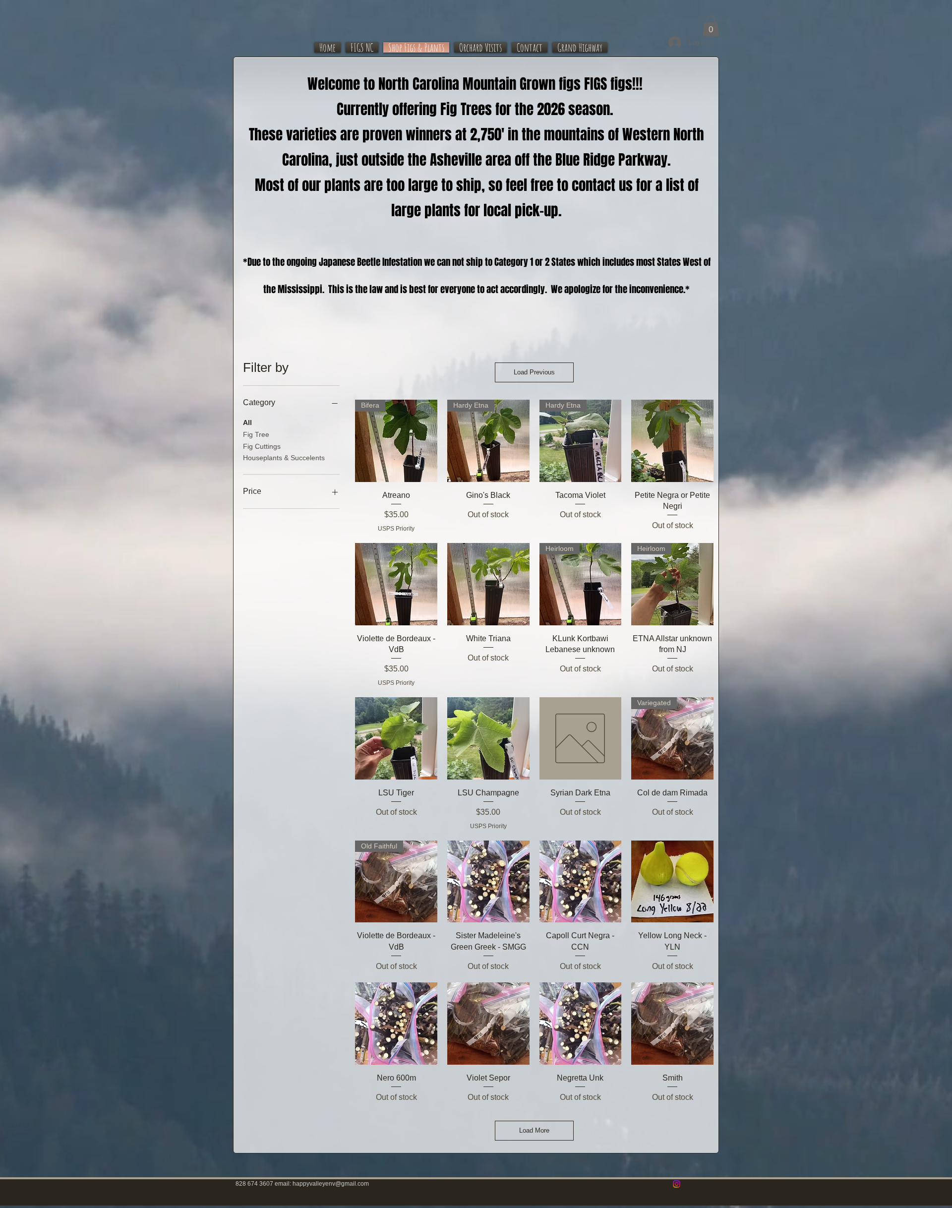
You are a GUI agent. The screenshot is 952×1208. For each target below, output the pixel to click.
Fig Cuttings (262, 446)
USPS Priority (396, 528)
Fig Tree (256, 434)
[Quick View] (672, 441)
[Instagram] (676, 1184)
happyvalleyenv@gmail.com (331, 1183)
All (247, 422)
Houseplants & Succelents (284, 458)
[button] (710, 25)
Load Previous (534, 372)
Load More (534, 1130)
